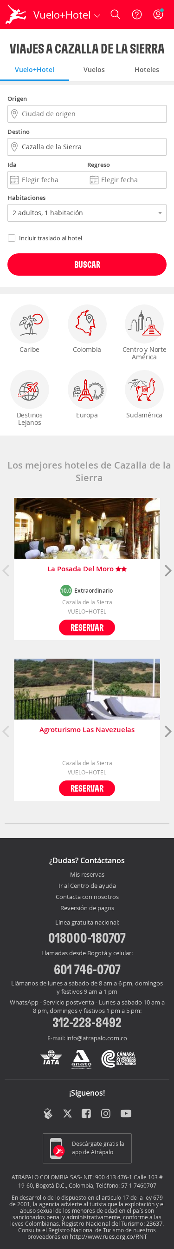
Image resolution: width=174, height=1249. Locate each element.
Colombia (87, 349)
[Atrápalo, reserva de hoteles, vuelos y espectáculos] (16, 14)
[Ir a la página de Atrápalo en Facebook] (87, 1114)
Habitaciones (26, 197)
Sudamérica (144, 414)
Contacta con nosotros (87, 897)
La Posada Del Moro (81, 569)
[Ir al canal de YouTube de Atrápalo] (126, 1114)
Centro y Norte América (144, 353)
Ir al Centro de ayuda (87, 886)
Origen (17, 98)
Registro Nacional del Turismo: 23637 (112, 1223)
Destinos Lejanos (30, 418)
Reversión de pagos (87, 908)
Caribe (29, 349)
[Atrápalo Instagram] (106, 1114)
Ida (12, 164)
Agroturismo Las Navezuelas (87, 730)
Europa (87, 414)
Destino (18, 131)
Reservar (87, 627)
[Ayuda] (136, 14)
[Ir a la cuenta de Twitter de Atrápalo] (67, 1114)
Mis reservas (87, 875)
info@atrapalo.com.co (96, 1038)
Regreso (98, 164)
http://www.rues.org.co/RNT (108, 1236)
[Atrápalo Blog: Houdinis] (48, 1113)
